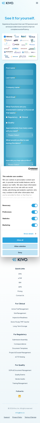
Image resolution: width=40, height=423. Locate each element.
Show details (28, 234)
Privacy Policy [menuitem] (17, 417)
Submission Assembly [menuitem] (20, 340)
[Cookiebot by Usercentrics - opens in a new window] (28, 169)
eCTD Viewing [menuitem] (20, 357)
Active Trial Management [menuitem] (20, 309)
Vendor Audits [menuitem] (20, 379)
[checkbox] (19, 119)
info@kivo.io (20, 413)
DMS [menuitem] (20, 274)
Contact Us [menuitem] (20, 295)
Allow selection (20, 246)
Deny (20, 252)
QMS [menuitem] (20, 287)
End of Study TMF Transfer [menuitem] (20, 322)
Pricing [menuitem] (20, 291)
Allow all (20, 240)
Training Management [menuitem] (20, 383)
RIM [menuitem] (20, 282)
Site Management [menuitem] (20, 313)
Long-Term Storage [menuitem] (20, 326)
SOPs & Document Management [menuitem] (20, 370)
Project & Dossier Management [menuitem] (20, 352)
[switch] (34, 212)
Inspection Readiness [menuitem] (20, 317)
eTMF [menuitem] (20, 278)
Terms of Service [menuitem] (30, 417)
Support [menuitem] (7, 417)
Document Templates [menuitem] (20, 348)
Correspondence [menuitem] (20, 344)
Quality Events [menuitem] (20, 375)
